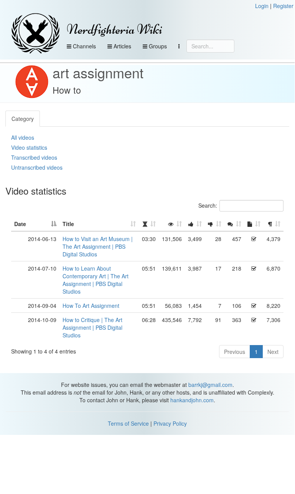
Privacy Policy (170, 423)
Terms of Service (128, 423)
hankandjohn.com (192, 400)
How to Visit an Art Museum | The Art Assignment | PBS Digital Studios (98, 246)
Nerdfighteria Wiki (114, 29)
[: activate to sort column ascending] (149, 224)
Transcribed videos (34, 157)
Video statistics (29, 147)
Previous (234, 351)
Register (283, 6)
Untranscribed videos (37, 167)
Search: (207, 205)
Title (68, 224)
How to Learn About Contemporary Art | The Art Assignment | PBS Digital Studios (96, 279)
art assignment (98, 72)
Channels (83, 46)
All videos (22, 137)
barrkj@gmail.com (210, 384)
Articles (121, 46)
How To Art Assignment (91, 305)
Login (262, 6)
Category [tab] (23, 118)
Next (273, 351)
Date (20, 224)
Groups (157, 46)
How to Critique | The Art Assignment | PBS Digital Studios (92, 327)
